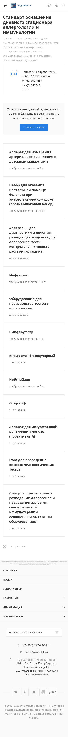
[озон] (52, 692)
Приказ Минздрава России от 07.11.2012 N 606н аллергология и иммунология (39, 78)
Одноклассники (25, 692)
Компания (10, 598)
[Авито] (43, 692)
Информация (13, 607)
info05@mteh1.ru (37, 652)
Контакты (10, 570)
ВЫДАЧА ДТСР (12, 588)
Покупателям (13, 616)
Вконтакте (15, 692)
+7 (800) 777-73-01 (34, 645)
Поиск (7, 579)
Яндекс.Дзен (34, 692)
